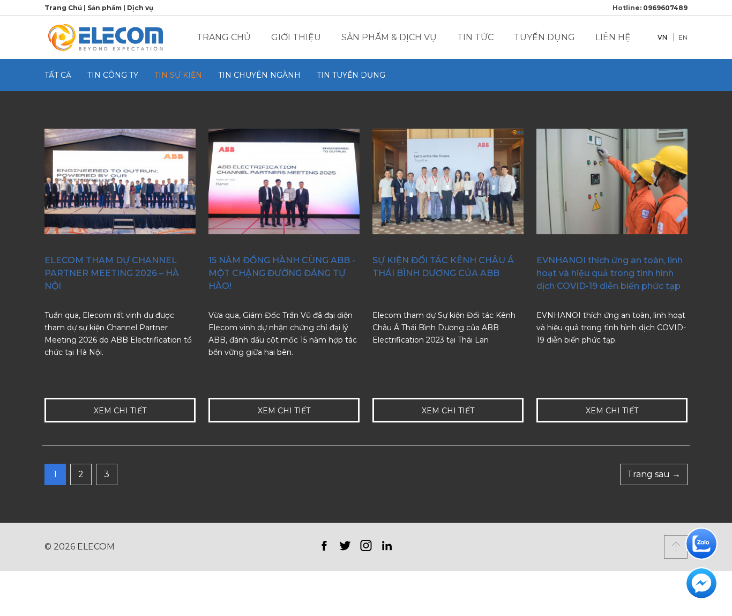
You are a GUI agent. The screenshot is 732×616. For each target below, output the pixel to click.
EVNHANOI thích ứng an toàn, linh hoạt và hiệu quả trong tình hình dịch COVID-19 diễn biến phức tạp (609, 273)
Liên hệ (613, 37)
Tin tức (475, 37)
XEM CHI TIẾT (120, 410)
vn (662, 37)
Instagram (365, 545)
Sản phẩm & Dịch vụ (389, 37)
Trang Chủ (63, 8)
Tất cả (57, 75)
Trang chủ (224, 37)
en (683, 37)
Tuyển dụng (544, 37)
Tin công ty (112, 75)
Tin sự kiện (178, 75)
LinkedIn (386, 545)
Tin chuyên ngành (259, 75)
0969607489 (665, 8)
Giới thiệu (296, 37)
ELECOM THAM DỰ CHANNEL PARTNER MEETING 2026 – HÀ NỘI (111, 273)
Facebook (324, 545)
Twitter (345, 545)
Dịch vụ (140, 8)
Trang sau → (654, 474)
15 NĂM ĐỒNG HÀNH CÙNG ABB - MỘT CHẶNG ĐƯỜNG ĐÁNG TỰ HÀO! (281, 273)
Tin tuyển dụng (351, 75)
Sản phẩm (104, 8)
